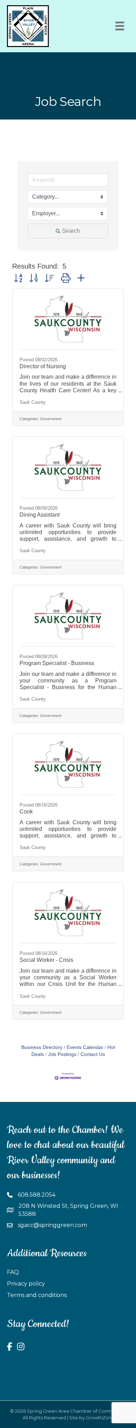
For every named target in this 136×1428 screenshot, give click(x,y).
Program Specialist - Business (57, 663)
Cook (26, 812)
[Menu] (120, 26)
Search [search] (71, 231)
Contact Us (93, 1054)
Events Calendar (85, 1047)
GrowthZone (100, 1417)
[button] (18, 278)
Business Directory (41, 1047)
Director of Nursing (43, 366)
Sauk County (33, 402)
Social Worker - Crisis (46, 960)
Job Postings (62, 1054)
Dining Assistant (40, 515)
